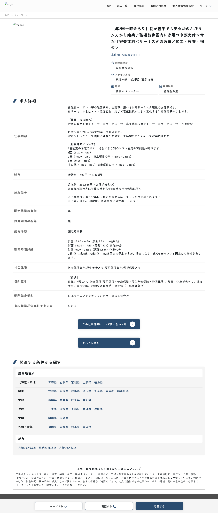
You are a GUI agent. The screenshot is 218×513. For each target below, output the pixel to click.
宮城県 (75, 382)
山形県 (87, 382)
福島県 (98, 382)
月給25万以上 (47, 448)
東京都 (110, 391)
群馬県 (75, 391)
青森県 (52, 382)
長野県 (64, 400)
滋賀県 (64, 409)
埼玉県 (87, 391)
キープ (204, 5)
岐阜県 (75, 400)
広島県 (64, 418)
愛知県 (87, 400)
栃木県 (64, 391)
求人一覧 (122, 5)
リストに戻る (91, 342)
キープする (56, 506)
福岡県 (52, 427)
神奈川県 (123, 391)
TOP (108, 5)
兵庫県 (98, 409)
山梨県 (52, 400)
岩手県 (64, 382)
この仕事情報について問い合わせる (105, 324)
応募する (159, 506)
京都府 (75, 409)
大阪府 (87, 409)
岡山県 (52, 418)
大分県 (87, 427)
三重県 (52, 409)
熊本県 (75, 427)
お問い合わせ (159, 5)
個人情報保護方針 (183, 5)
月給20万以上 (27, 448)
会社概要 (139, 5)
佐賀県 (64, 427)
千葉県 (98, 391)
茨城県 (52, 391)
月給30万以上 (68, 448)
